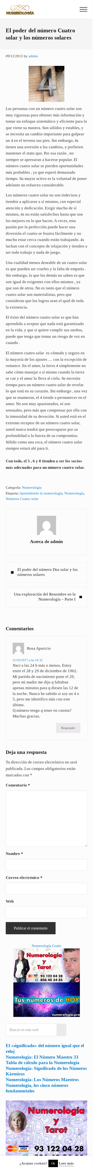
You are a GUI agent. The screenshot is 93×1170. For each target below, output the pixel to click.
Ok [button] (53, 1163)
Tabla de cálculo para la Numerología (42, 1062)
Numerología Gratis (46, 946)
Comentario (18, 785)
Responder (68, 728)
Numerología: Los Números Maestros (42, 1079)
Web (10, 901)
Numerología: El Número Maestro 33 (42, 1057)
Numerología (31, 487)
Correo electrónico (24, 877)
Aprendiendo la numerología (41, 493)
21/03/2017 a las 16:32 (28, 660)
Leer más (66, 1163)
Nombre (14, 853)
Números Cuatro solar (22, 499)
